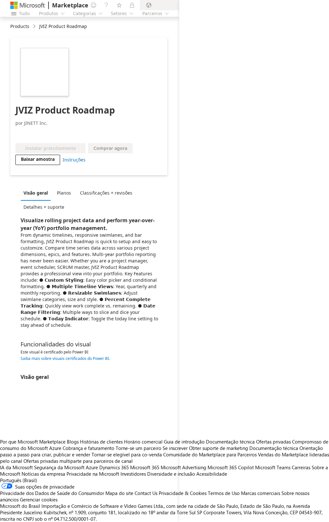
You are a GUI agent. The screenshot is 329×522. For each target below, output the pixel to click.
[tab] (37, 193)
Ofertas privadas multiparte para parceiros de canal (78, 461)
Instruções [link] (74, 160)
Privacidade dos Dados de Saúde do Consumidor (52, 493)
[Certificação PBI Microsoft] (58, 133)
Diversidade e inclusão (171, 474)
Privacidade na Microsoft (93, 474)
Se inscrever (175, 448)
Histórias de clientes (101, 441)
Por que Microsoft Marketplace (33, 441)
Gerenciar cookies (39, 499)
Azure (92, 467)
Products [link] (19, 26)
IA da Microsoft (16, 467)
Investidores (133, 474)
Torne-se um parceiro (138, 448)
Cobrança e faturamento (88, 448)
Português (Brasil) (18, 480)
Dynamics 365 (114, 467)
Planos (64, 193)
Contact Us (146, 493)
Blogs (73, 441)
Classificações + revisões (106, 193)
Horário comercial (143, 441)
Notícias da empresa (43, 474)
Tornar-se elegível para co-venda (127, 454)
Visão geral (35, 193)
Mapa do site (119, 493)
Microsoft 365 (144, 467)
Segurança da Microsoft (59, 467)
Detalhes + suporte (43, 207)
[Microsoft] (27, 5)
